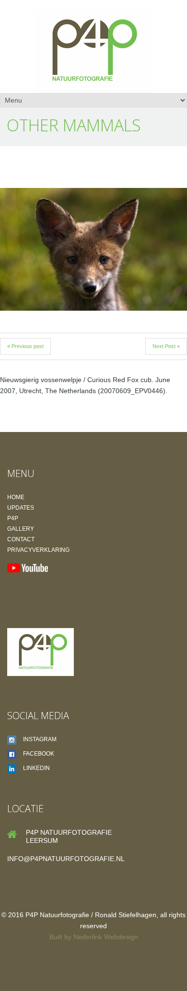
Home (15, 497)
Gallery (20, 528)
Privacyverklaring (38, 550)
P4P (12, 518)
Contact (21, 539)
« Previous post (25, 346)
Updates (20, 507)
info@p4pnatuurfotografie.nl (66, 859)
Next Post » (166, 346)
